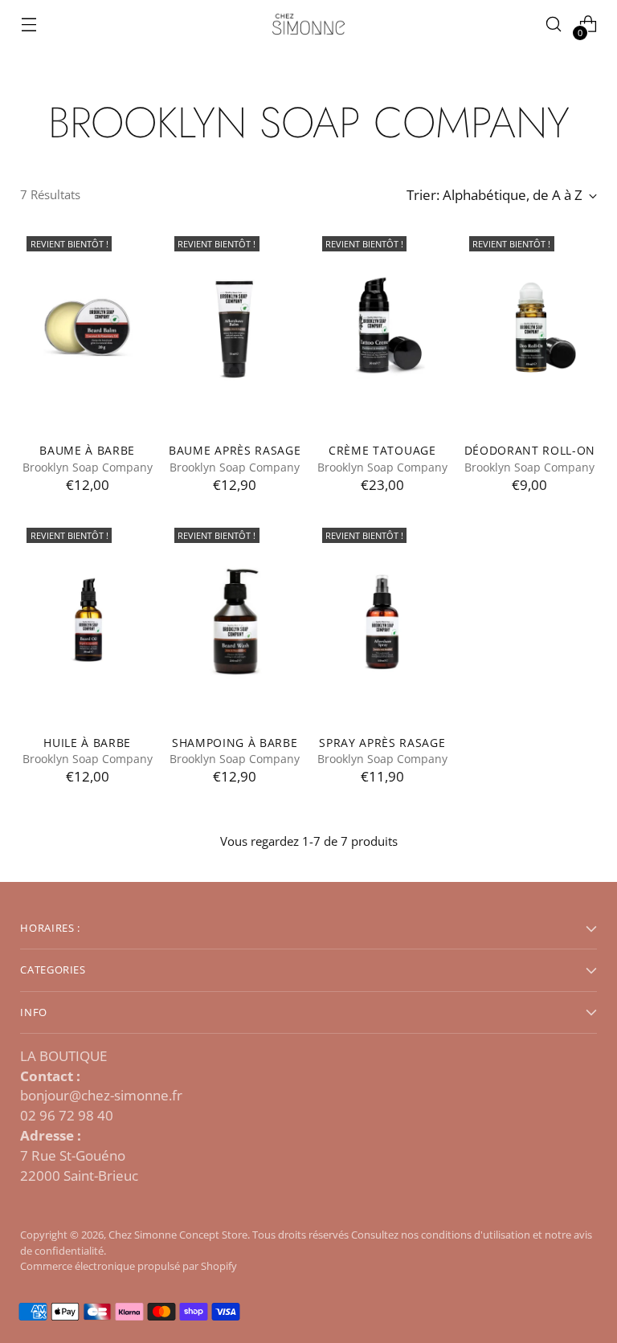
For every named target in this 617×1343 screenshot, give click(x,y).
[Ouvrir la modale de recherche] (553, 24)
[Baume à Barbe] (87, 330)
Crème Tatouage (382, 450)
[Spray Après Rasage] (383, 621)
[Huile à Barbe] (87, 621)
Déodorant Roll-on (530, 450)
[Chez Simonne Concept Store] (308, 24)
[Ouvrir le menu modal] (28, 24)
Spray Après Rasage (382, 742)
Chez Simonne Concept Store (177, 1234)
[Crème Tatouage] (383, 330)
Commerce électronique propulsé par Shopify (128, 1266)
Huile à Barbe (87, 742)
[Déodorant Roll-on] (530, 330)
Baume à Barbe (87, 450)
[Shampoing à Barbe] (235, 621)
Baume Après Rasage (234, 450)
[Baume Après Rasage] (235, 330)
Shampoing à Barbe (235, 742)
